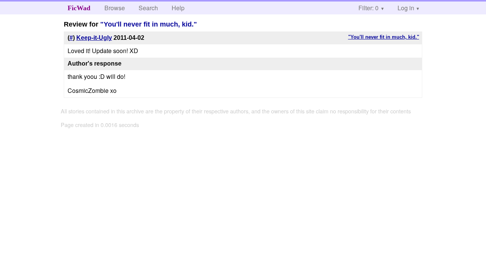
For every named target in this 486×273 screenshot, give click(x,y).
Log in (406, 7)
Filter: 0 (368, 7)
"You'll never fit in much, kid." (148, 24)
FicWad (79, 8)
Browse (114, 7)
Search (148, 7)
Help (178, 7)
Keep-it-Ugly (94, 38)
